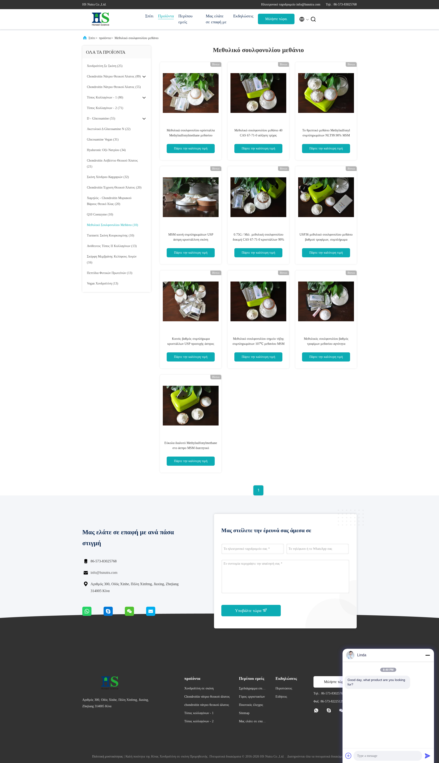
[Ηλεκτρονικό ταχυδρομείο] (156, 615)
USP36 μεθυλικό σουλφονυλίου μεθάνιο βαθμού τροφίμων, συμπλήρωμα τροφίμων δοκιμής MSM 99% (326, 239)
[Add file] (348, 756)
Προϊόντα (166, 16)
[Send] (427, 756)
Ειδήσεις (281, 696)
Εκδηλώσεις (243, 16)
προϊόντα (105, 38)
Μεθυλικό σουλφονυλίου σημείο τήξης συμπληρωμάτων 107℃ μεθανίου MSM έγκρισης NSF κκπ (258, 344)
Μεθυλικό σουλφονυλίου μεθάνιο (136, 38)
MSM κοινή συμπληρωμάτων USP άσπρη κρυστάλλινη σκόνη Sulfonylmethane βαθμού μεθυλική (191, 239)
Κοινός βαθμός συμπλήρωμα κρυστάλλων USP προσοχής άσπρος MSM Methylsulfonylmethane (190, 344)
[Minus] (427, 655)
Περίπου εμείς (185, 19)
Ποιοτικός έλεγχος (251, 705)
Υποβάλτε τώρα (248, 610)
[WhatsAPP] (93, 615)
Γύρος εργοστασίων (252, 696)
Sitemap (244, 713)
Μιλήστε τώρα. (276, 19)
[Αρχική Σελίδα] (100, 19)
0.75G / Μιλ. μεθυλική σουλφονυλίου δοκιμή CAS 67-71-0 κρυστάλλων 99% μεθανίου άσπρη (258, 239)
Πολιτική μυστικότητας (107, 756)
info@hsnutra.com (104, 572)
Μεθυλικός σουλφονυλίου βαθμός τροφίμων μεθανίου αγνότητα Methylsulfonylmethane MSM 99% (326, 344)
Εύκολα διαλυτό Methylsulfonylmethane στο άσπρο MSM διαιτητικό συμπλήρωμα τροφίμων (190, 448)
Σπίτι (149, 16)
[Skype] (114, 615)
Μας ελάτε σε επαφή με (216, 19)
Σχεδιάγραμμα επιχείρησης (252, 689)
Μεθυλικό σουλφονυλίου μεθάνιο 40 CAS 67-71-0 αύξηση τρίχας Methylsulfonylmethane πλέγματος (258, 135)
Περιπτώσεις (284, 688)
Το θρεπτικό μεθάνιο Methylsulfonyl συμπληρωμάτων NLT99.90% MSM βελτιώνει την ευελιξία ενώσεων (326, 135)
